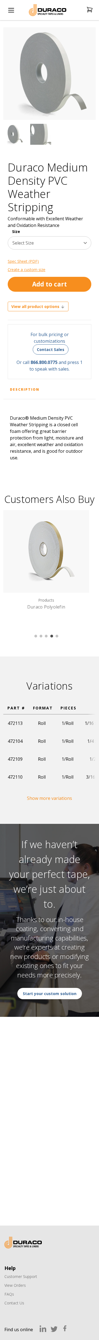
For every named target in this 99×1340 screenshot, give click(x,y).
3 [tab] (46, 636)
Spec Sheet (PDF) (23, 261)
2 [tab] (41, 636)
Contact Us (14, 1303)
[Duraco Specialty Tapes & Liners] (23, 1242)
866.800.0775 (44, 362)
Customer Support (20, 1276)
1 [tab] (35, 636)
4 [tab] (51, 636)
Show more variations (49, 798)
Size (16, 231)
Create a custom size (26, 269)
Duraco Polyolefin (46, 607)
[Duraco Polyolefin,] (46, 551)
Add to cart (49, 284)
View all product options (36, 306)
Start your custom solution (49, 993)
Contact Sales (50, 349)
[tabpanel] (46, 560)
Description (24, 389)
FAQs (9, 1294)
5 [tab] (57, 636)
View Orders (15, 1285)
